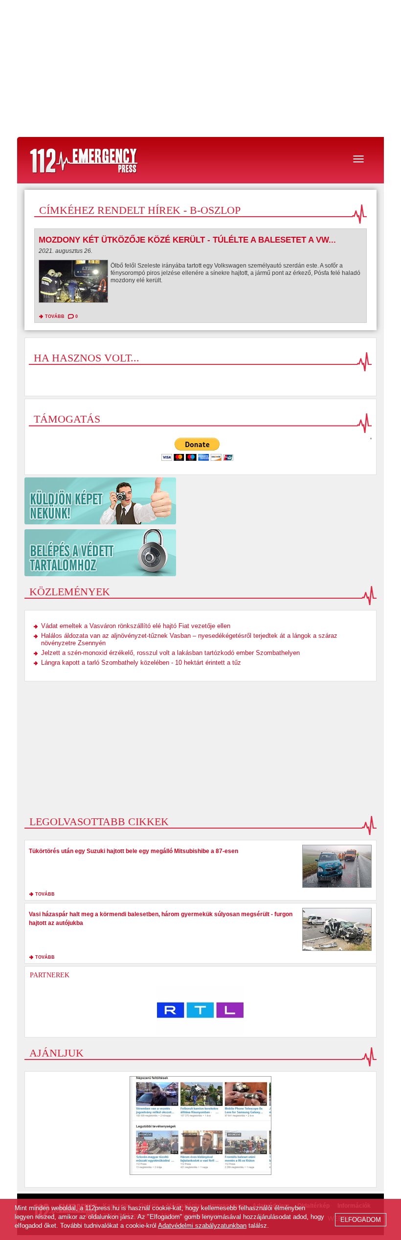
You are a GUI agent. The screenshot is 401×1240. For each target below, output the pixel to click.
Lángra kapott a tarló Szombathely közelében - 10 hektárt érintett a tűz (141, 662)
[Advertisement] (200, 68)
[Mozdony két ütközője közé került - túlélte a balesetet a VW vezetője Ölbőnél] (73, 284)
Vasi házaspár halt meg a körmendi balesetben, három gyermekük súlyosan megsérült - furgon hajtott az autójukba (160, 918)
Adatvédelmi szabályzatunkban (202, 1225)
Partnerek (49, 975)
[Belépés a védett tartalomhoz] (200, 552)
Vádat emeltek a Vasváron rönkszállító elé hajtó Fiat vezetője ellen (135, 626)
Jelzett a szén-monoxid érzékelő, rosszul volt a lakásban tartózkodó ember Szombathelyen (170, 652)
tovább (55, 316)
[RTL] (200, 1010)
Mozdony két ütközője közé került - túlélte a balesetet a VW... (187, 240)
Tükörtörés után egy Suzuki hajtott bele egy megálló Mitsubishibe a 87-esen (133, 851)
